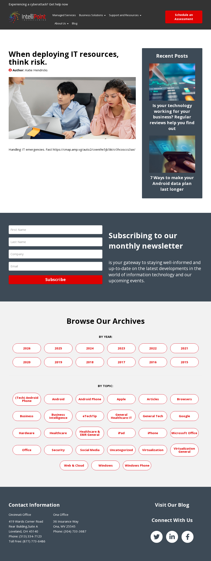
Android (58, 399)
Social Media (90, 450)
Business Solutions (91, 15)
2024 (90, 348)
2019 (58, 362)
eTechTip (90, 416)
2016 (153, 362)
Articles (153, 399)
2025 (58, 348)
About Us (61, 23)
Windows (105, 465)
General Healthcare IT (121, 416)
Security (58, 450)
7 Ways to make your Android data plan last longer (172, 183)
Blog (74, 23)
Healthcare (58, 433)
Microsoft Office (184, 433)
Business (26, 416)
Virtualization (152, 450)
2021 (184, 348)
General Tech (153, 416)
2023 (121, 348)
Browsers (184, 399)
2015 (184, 362)
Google (184, 416)
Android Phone (90, 399)
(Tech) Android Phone (26, 399)
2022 (153, 348)
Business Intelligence (58, 416)
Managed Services (64, 15)
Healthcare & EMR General (90, 433)
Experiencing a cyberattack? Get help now (38, 4)
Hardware (26, 433)
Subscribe (55, 279)
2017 (121, 362)
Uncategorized (121, 450)
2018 (90, 362)
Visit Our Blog (172, 504)
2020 (26, 362)
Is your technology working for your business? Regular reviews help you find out (172, 117)
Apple (121, 399)
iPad (121, 433)
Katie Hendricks (36, 70)
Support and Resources (124, 15)
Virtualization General (184, 450)
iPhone (153, 433)
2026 (26, 348)
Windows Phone (137, 465)
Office (26, 450)
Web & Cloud (74, 465)
